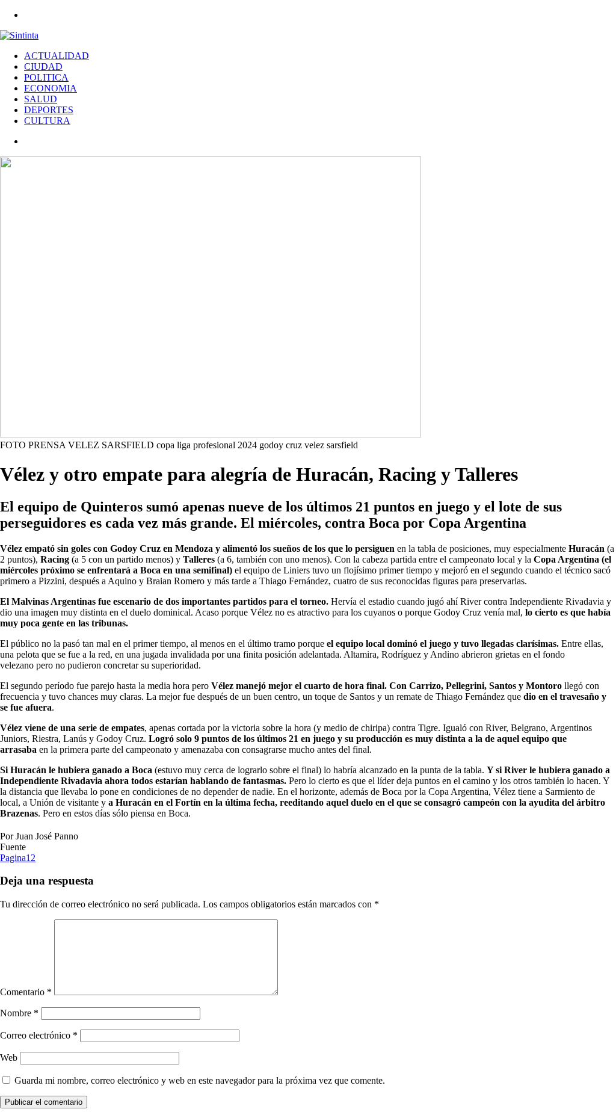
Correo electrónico (39, 1035)
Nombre (19, 1013)
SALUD (40, 99)
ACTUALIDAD (56, 56)
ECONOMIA (50, 88)
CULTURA (47, 121)
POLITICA (46, 77)
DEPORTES (48, 110)
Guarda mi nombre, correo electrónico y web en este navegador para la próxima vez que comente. (199, 1080)
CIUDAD (43, 66)
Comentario (26, 992)
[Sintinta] (19, 35)
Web (8, 1057)
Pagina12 (17, 858)
